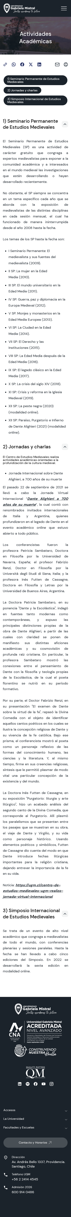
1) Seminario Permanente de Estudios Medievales (33, 80)
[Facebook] (22, 64)
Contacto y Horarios (33, 1142)
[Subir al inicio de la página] (65, 124)
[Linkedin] (39, 64)
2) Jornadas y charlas (22, 90)
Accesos (9, 1110)
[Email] (57, 64)
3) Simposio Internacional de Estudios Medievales (34, 100)
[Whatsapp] (13, 64)
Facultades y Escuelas (18, 1127)
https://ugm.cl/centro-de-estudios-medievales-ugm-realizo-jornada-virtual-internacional (33, 891)
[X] (30, 64)
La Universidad (13, 1119)
